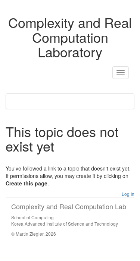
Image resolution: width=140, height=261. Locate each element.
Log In (127, 194)
